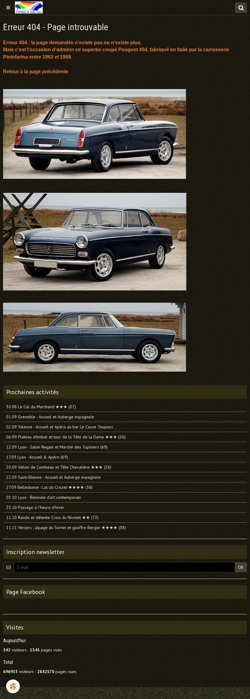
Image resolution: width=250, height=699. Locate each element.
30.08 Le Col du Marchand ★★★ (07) (41, 406)
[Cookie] (13, 686)
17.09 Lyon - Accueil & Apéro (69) (37, 457)
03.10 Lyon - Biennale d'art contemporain (43, 497)
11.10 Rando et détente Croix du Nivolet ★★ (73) (52, 517)
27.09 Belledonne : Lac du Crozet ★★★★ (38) (49, 487)
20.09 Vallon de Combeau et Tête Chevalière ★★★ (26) (58, 467)
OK (241, 567)
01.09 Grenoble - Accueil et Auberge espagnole (50, 417)
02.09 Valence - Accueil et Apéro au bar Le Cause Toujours (59, 427)
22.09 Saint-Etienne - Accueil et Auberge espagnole (53, 477)
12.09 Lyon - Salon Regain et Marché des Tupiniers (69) (57, 447)
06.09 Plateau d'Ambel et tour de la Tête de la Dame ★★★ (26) (66, 437)
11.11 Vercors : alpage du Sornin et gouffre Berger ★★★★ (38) (66, 527)
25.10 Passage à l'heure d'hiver (35, 507)
